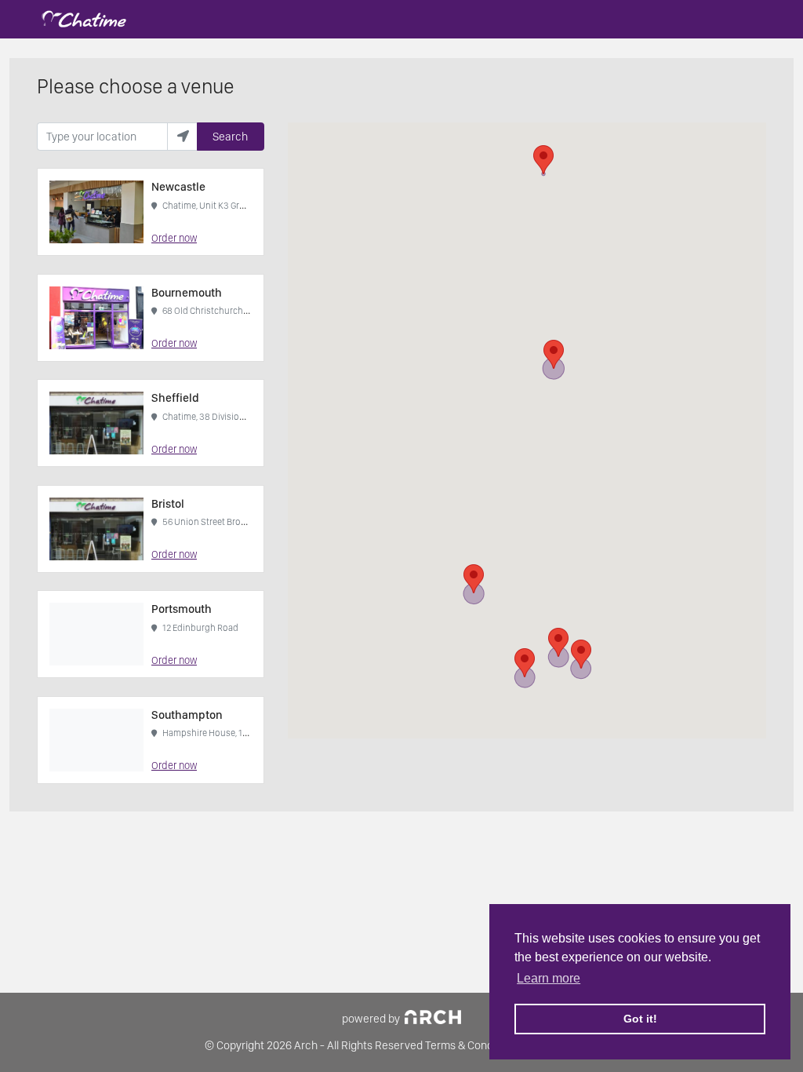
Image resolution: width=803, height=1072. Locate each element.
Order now (174, 238)
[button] (543, 159)
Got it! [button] (640, 1018)
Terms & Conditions (472, 1045)
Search (230, 136)
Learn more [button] (548, 978)
